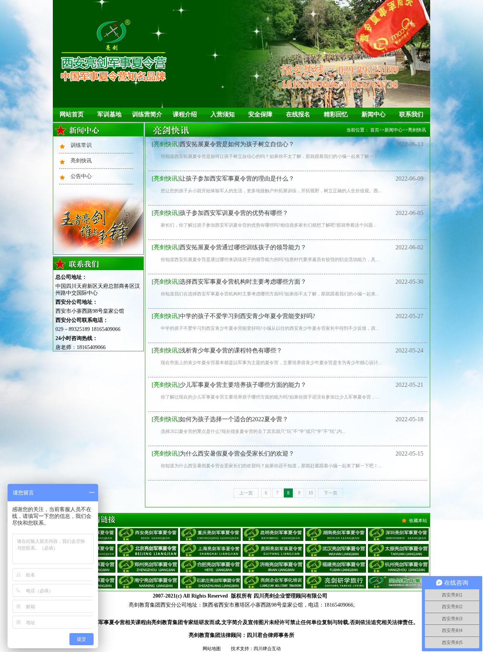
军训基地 (109, 114)
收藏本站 (418, 520)
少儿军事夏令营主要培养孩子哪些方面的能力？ (229, 385)
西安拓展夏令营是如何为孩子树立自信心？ (223, 144)
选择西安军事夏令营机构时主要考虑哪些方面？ (229, 281)
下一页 (330, 493)
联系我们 (411, 114)
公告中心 (81, 176)
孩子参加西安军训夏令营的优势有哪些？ (220, 213)
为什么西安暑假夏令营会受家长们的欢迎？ (223, 453)
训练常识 (81, 145)
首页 (374, 130)
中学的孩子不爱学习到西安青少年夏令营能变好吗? (233, 316)
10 (310, 493)
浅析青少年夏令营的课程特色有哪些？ (217, 350)
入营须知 (223, 114)
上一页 (246, 493)
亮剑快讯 (81, 161)
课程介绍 (185, 114)
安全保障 (260, 114)
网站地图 (212, 648)
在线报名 (298, 114)
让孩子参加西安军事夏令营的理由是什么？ (223, 178)
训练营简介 (147, 114)
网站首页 (72, 114)
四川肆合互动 (267, 648)
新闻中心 (373, 114)
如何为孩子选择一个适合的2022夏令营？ (220, 419)
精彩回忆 (336, 114)
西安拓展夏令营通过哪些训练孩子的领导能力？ (229, 247)
